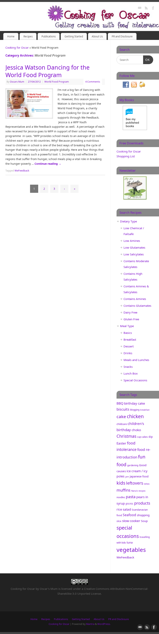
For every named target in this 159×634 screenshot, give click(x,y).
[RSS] (146, 8)
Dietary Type (128, 221)
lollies (146, 483)
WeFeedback (22, 170)
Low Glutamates (134, 247)
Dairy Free (130, 312)
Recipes (28, 36)
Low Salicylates (134, 254)
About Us (97, 36)
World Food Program (56, 81)
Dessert (129, 346)
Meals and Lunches (136, 360)
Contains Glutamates (137, 306)
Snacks (128, 367)
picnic (129, 503)
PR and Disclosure (122, 36)
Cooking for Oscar (17, 47)
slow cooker (131, 521)
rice (119, 509)
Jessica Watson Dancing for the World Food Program (47, 71)
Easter (121, 443)
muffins (123, 490)
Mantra (90, 624)
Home (11, 36)
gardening (132, 465)
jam (127, 476)
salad (127, 509)
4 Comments (92, 81)
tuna (130, 542)
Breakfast (130, 339)
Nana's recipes (138, 490)
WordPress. (104, 624)
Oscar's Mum (49, 589)
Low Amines (132, 241)
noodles (121, 497)
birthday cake (134, 403)
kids (121, 483)
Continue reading (48, 163)
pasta (131, 496)
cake (121, 416)
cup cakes (142, 436)
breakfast (144, 409)
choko (136, 430)
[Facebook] (153, 8)
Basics (128, 333)
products (142, 503)
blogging (134, 409)
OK (146, 59)
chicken (135, 416)
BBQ (120, 403)
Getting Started (74, 36)
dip (151, 436)
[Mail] (140, 8)
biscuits (123, 409)
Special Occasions (135, 380)
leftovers (134, 483)
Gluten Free (131, 319)
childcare (122, 424)
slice (119, 521)
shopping (143, 515)
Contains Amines (135, 299)
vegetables (131, 550)
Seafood (129, 515)
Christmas (126, 436)
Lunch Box (131, 373)
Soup (144, 521)
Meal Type (127, 326)
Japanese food (139, 476)
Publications (48, 36)
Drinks (128, 353)
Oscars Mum (17, 81)
